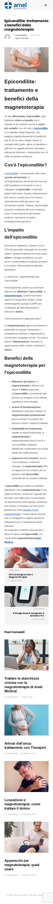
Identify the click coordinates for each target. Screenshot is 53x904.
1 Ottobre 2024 (27, 697)
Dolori (24, 38)
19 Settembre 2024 (28, 814)
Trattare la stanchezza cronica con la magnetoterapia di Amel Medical (23, 684)
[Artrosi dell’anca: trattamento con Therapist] (26, 720)
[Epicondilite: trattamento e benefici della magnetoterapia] (26, 59)
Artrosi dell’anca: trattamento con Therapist (25, 745)
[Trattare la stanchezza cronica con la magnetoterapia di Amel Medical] (26, 654)
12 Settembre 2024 (28, 875)
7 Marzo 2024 (34, 35)
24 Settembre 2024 (28, 753)
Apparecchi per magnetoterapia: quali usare (21, 865)
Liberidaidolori (21, 35)
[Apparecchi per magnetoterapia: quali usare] (26, 837)
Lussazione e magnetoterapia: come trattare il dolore (22, 804)
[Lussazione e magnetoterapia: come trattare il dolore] (26, 776)
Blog (18, 38)
